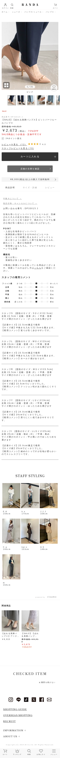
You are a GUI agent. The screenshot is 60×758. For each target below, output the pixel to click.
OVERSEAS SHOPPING (17, 715)
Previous (4, 57)
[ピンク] (30, 56)
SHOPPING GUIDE (15, 709)
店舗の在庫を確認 (30, 169)
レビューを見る (14, 144)
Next (56, 57)
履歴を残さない (48, 682)
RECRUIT (9, 721)
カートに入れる (30, 156)
